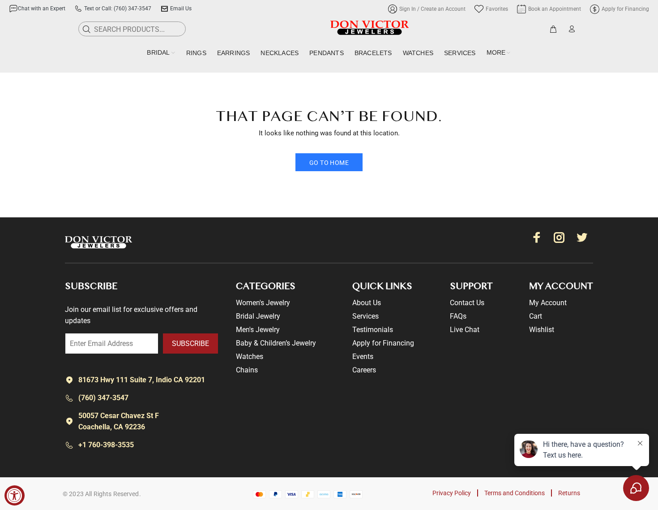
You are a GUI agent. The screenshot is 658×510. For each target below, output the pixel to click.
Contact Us (467, 302)
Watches (249, 356)
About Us (366, 302)
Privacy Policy (451, 493)
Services (365, 316)
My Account (548, 302)
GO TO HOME (329, 162)
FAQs (458, 316)
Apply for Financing (383, 343)
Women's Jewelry (263, 302)
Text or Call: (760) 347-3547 (117, 8)
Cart (535, 316)
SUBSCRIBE (190, 343)
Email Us (181, 8)
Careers (364, 370)
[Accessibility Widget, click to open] (14, 495)
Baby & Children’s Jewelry (276, 343)
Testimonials (372, 329)
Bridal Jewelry (258, 316)
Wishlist (541, 329)
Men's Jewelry (258, 329)
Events (362, 356)
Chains (247, 370)
